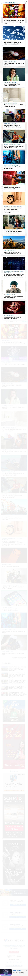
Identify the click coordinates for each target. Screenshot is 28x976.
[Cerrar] (26, 970)
